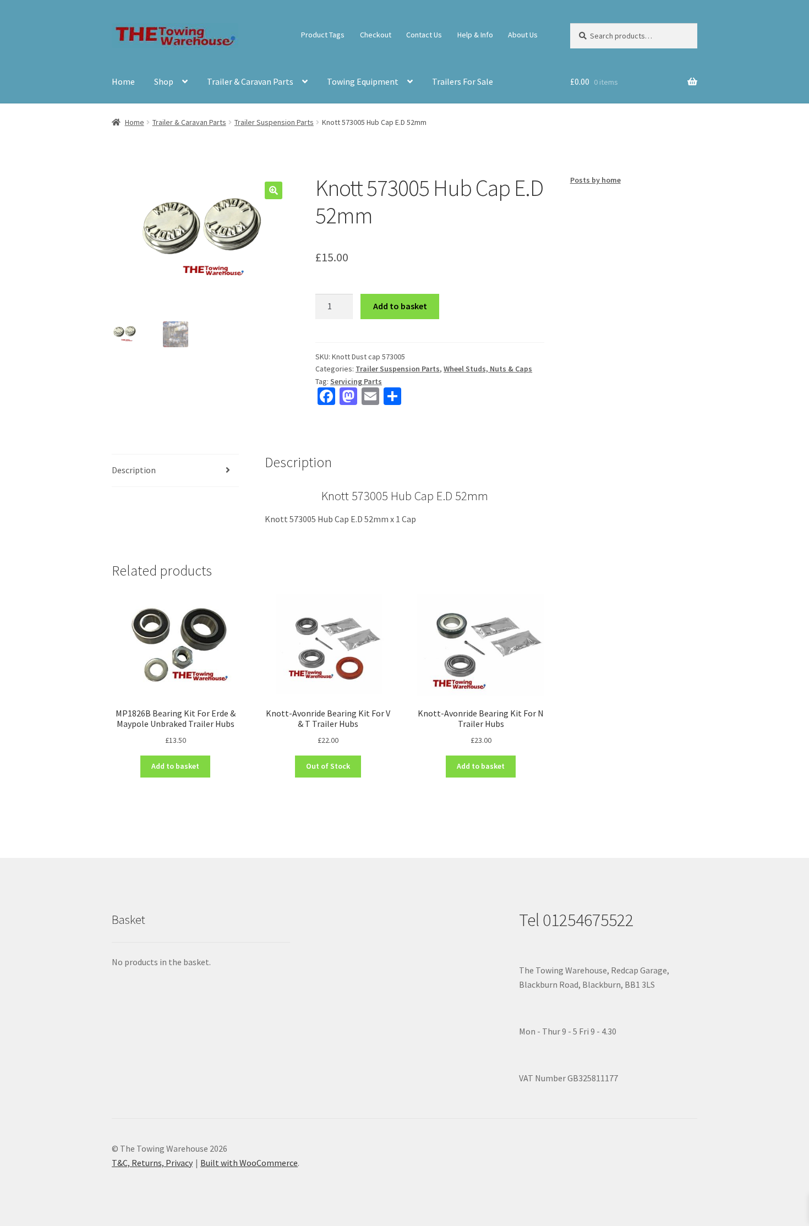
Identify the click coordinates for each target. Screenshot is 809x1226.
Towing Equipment (362, 81)
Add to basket (400, 305)
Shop (163, 81)
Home (123, 81)
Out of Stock (328, 766)
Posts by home (595, 180)
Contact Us (424, 35)
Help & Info (475, 35)
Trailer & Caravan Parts (250, 81)
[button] (273, 190)
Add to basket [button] (175, 766)
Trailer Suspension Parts (274, 122)
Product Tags (323, 35)
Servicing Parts (356, 381)
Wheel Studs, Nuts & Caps (488, 369)
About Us (523, 35)
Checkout (375, 35)
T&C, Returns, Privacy (152, 1162)
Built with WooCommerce (249, 1162)
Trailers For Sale (462, 81)
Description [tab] (134, 469)
